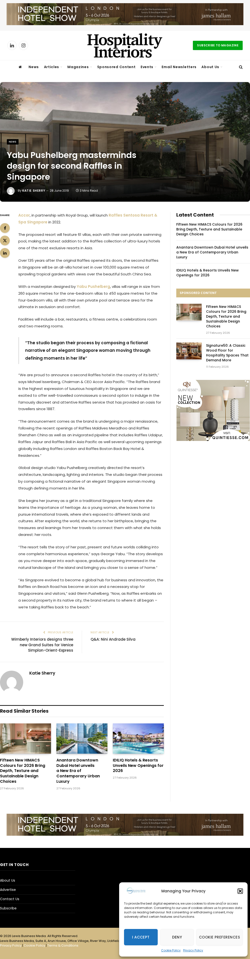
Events (147, 66)
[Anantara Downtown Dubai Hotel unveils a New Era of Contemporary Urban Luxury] (81, 738)
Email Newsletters (179, 66)
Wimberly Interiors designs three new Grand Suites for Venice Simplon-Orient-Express (42, 645)
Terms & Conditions (62, 945)
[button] (240, 891)
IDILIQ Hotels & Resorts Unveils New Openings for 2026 (138, 765)
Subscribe (8, 908)
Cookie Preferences (219, 937)
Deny (177, 937)
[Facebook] (5, 228)
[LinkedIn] (5, 253)
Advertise (8, 889)
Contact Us (9, 898)
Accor (24, 215)
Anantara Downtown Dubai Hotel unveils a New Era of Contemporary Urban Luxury (78, 771)
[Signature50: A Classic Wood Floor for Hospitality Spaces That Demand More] (189, 351)
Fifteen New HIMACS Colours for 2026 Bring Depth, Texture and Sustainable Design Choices (22, 771)
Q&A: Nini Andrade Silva (113, 639)
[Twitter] (5, 240)
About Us (210, 66)
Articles (51, 66)
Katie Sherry (33, 190)
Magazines (78, 66)
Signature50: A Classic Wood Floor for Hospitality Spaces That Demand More (227, 353)
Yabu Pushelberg (93, 286)
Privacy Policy (193, 950)
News (34, 66)
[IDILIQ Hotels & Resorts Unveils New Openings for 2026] (138, 738)
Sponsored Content (116, 66)
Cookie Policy (171, 950)
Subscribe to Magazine (218, 45)
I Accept (141, 937)
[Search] (240, 67)
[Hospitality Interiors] (125, 45)
